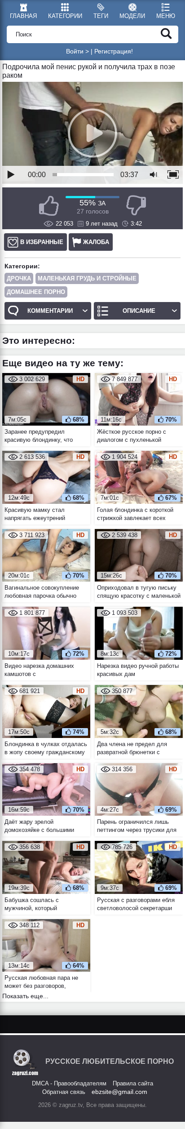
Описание (139, 310)
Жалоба (96, 242)
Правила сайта (133, 1083)
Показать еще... (25, 996)
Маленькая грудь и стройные (87, 278)
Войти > (77, 51)
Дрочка (19, 278)
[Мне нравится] (49, 206)
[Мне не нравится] (136, 206)
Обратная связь (63, 1092)
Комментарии (50, 310)
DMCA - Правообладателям (69, 1083)
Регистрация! (113, 51)
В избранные (41, 242)
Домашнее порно (36, 292)
